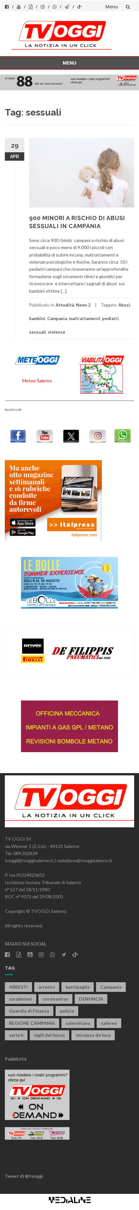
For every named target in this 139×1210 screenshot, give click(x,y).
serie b (16, 1035)
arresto (46, 987)
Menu (111, 7)
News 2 (83, 305)
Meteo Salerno (37, 380)
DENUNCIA (91, 999)
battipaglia (78, 987)
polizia (67, 1010)
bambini (37, 318)
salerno (109, 1023)
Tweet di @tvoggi (24, 1176)
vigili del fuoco (49, 1035)
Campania (57, 318)
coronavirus (55, 999)
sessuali (37, 332)
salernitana (78, 1023)
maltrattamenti (84, 318)
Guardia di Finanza (29, 1010)
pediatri (110, 318)
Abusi (124, 305)
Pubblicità (16, 1059)
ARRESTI (18, 987)
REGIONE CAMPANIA (32, 1023)
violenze (56, 332)
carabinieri (20, 999)
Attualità (65, 305)
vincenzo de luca (93, 1035)
